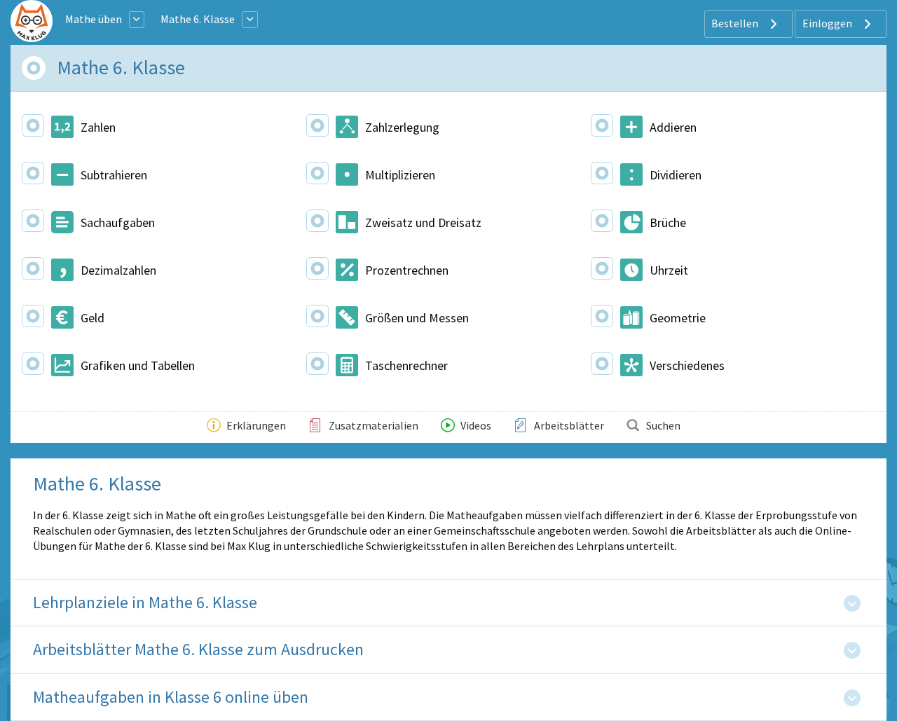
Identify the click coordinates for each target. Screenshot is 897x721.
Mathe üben (93, 19)
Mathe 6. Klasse (197, 19)
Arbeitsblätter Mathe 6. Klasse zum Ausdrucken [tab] (198, 650)
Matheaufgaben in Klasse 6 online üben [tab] (170, 697)
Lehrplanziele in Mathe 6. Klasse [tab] (145, 603)
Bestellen (735, 23)
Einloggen (828, 23)
